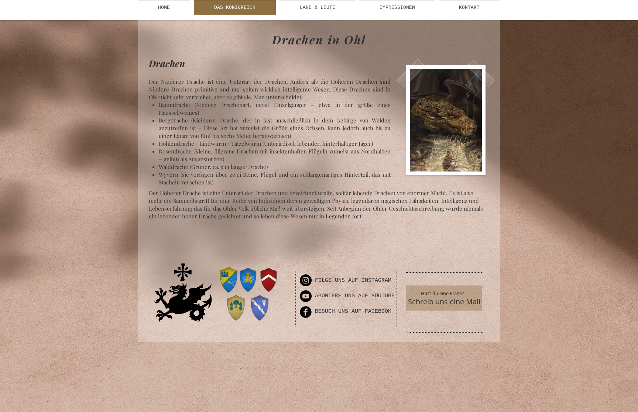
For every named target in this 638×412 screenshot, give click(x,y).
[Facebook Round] (306, 312)
